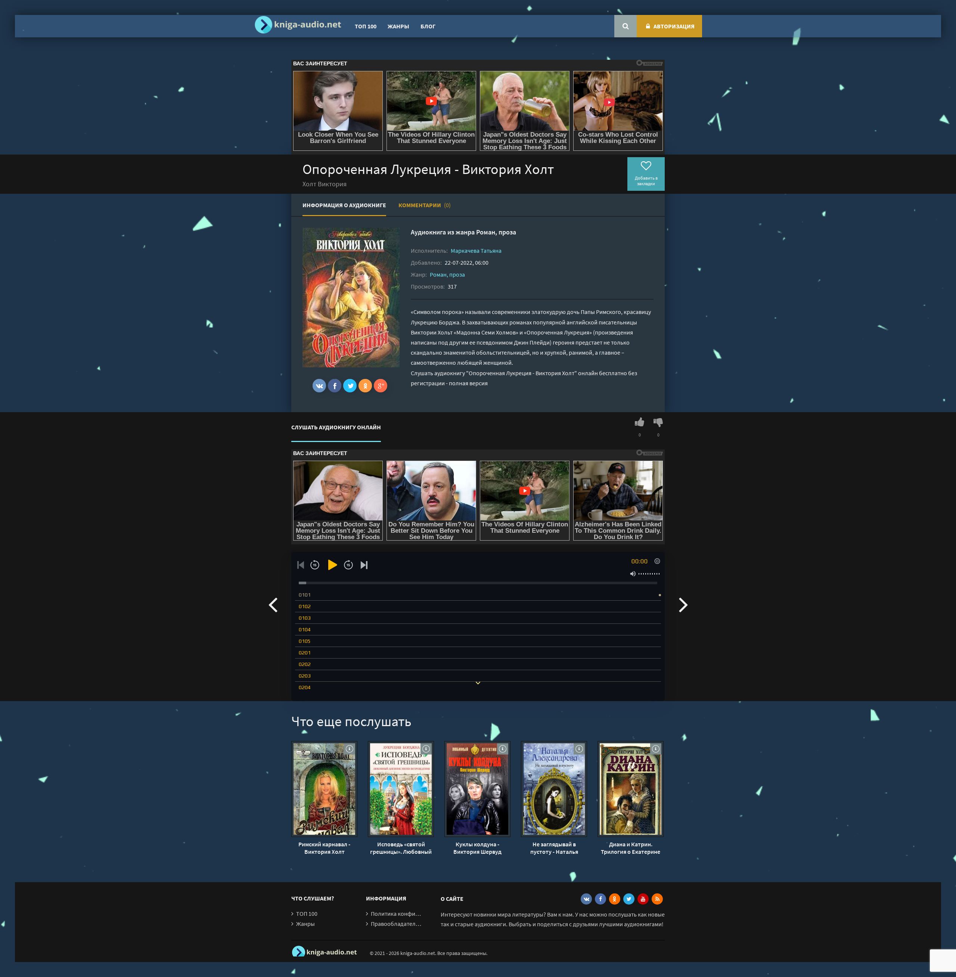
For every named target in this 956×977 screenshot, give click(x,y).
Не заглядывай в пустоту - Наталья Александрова (554, 847)
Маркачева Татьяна (476, 250)
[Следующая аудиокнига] (683, 604)
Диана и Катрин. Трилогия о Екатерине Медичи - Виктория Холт (630, 847)
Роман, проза (496, 232)
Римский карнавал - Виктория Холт (324, 847)
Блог (427, 26)
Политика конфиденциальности (413, 913)
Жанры (398, 26)
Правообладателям (396, 923)
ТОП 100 (365, 26)
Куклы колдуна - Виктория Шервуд (477, 847)
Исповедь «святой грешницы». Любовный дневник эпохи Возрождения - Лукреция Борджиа (401, 847)
